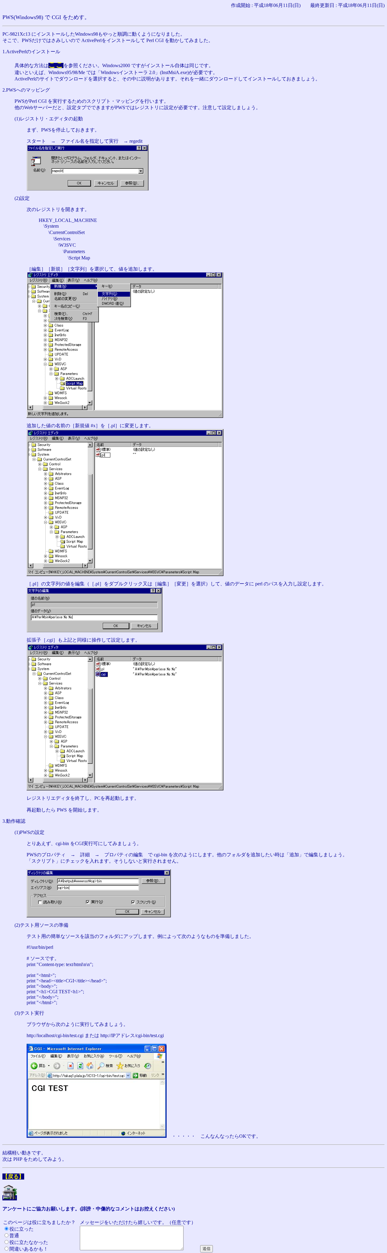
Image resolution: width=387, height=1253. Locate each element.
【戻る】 (13, 1176)
